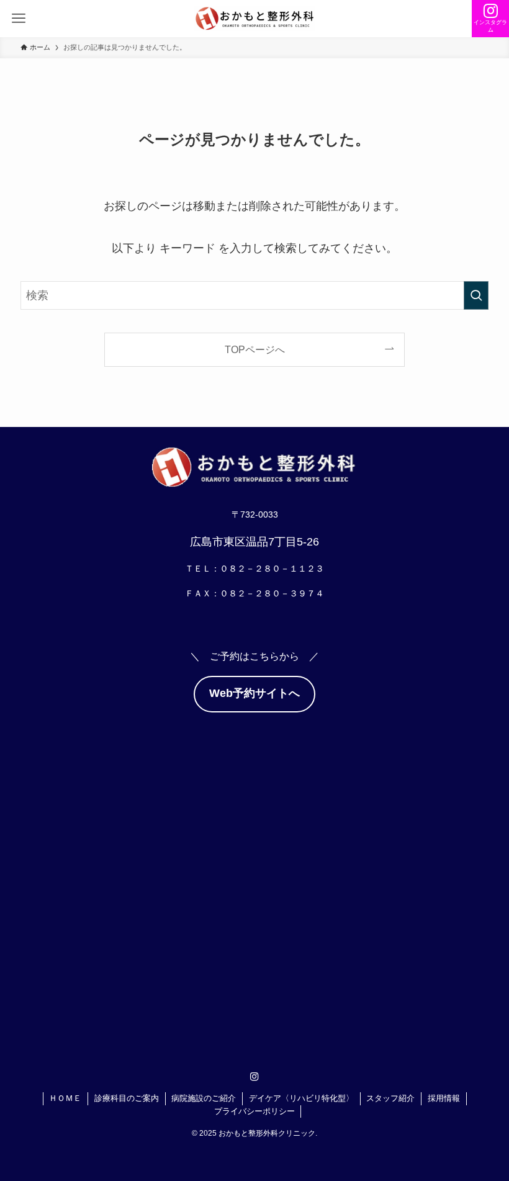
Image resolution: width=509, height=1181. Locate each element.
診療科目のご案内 (126, 1098)
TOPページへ (255, 349)
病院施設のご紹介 (203, 1098)
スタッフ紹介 (390, 1098)
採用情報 (444, 1098)
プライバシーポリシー (254, 1111)
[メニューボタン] (18, 18)
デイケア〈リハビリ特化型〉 (301, 1098)
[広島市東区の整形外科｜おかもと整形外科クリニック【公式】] (254, 18)
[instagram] (254, 1076)
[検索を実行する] (476, 295)
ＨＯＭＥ (65, 1098)
